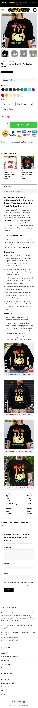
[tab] (19, 186)
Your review (8, 547)
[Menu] (2, 10)
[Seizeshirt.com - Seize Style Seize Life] (19, 10)
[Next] (33, 30)
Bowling (11, 61)
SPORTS (3, 61)
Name (6, 564)
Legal (3, 694)
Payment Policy (6, 687)
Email (6, 573)
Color (3, 85)
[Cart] (35, 10)
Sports (21, 235)
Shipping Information (8, 683)
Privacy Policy (5, 660)
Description (7, 186)
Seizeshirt (26, 247)
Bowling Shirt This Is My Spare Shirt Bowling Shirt (27, 174)
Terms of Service (6, 664)
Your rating (8, 540)
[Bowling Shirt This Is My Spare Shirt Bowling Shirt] (27, 162)
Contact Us (5, 679)
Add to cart (23, 125)
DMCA (3, 690)
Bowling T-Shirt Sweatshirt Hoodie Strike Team (9, 174)
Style (3, 76)
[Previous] (4, 30)
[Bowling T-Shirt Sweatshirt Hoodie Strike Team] (10, 162)
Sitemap (4, 668)
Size (3, 99)
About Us (4, 653)
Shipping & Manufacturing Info (13, 191)
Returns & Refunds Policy (9, 657)
